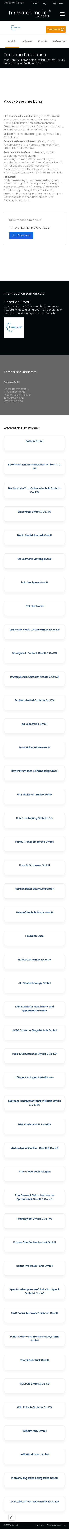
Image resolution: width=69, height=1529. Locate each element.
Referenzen (59, 41)
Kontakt (34, 3)
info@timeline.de (14, 398)
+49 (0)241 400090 (13, 3)
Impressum (39, 1525)
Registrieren (58, 3)
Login (45, 3)
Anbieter (27, 41)
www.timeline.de (13, 401)
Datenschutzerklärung (56, 1525)
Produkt (12, 41)
